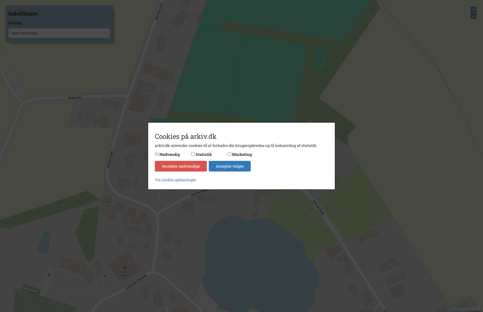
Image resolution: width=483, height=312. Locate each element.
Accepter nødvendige (181, 166)
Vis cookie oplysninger (175, 179)
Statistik (204, 154)
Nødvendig (169, 154)
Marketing (242, 154)
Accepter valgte (230, 166)
